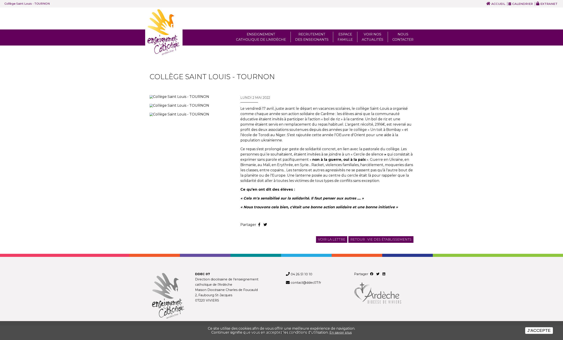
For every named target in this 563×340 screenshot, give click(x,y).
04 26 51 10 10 (301, 274)
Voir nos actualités (372, 37)
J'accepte (539, 330)
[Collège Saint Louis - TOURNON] (191, 97)
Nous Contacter (402, 37)
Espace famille (345, 37)
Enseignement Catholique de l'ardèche (261, 37)
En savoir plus (340, 333)
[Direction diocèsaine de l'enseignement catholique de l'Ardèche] (168, 296)
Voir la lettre (331, 239)
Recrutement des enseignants (312, 37)
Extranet (549, 3)
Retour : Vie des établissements (380, 239)
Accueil (498, 3)
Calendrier (522, 3)
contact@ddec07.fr (306, 283)
